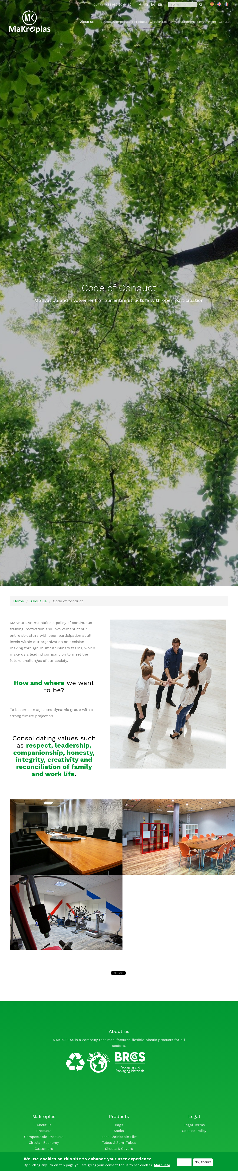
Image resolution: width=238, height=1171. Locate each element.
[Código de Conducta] (212, 4)
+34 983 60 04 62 (119, 4)
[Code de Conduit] (226, 4)
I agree (184, 1162)
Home (18, 601)
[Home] (29, 22)
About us (38, 601)
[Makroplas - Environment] (88, 1061)
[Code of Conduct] (219, 4)
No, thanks (203, 1162)
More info (162, 1165)
